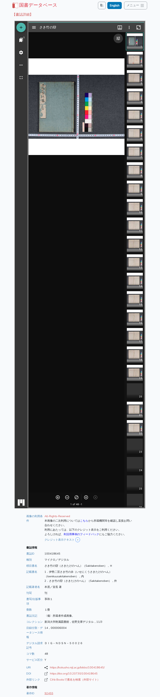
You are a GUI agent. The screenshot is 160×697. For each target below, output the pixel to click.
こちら (84, 521)
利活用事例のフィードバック (81, 534)
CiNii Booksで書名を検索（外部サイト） (75, 680)
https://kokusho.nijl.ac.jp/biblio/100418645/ (77, 667)
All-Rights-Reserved (57, 516)
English (114, 5)
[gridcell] (34, 5)
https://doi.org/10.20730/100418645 (74, 673)
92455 (48, 693)
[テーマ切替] (102, 5)
